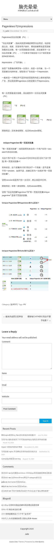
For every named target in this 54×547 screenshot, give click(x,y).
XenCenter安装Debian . (17, 482)
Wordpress (39, 542)
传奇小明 (5, 509)
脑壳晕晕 (28, 6)
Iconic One (13, 542)
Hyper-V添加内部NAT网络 (11, 447)
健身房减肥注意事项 (13, 316)
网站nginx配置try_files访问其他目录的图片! (18, 435)
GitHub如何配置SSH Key (11, 459)
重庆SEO (4, 473)
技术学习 (14, 304)
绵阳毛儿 (5, 518)
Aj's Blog (4, 505)
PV (24, 304)
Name (4, 373)
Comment (6, 342)
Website (5, 396)
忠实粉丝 (5, 491)
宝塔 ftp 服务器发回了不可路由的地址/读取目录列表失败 (24, 439)
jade (7, 31)
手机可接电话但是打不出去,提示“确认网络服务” (30, 491)
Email (4, 385)
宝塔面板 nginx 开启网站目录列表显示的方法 (19, 451)
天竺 (3, 514)
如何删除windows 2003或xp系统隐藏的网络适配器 (31, 473)
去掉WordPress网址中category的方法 (26, 477)
